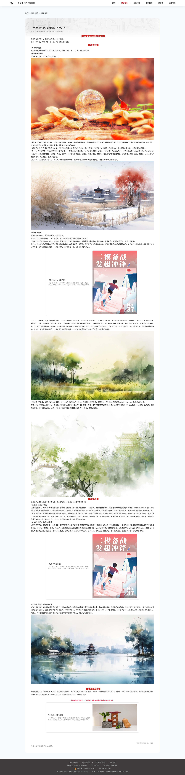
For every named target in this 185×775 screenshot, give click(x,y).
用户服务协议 (74, 762)
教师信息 (149, 3)
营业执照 (112, 762)
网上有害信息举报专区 (110, 765)
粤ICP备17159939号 (105, 768)
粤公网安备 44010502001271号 (85, 768)
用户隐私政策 (86, 762)
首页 (113, 3)
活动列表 (137, 3)
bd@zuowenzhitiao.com (80, 765)
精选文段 (124, 3)
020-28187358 (95, 765)
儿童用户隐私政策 (100, 762)
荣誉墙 (160, 3)
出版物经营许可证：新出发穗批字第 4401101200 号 (72, 771)
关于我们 (172, 3)
